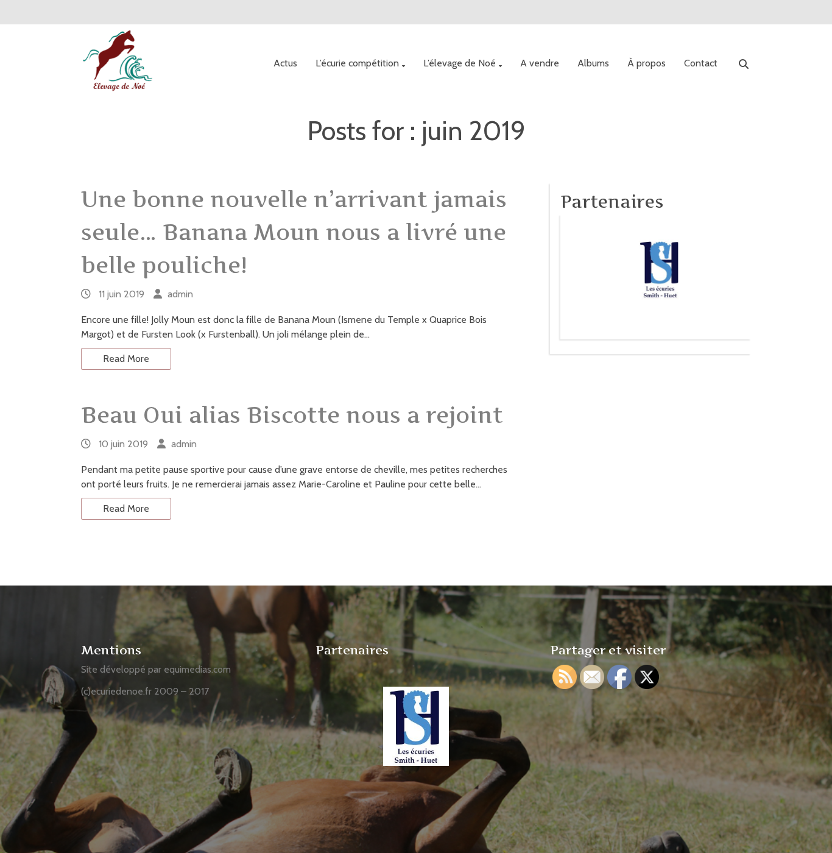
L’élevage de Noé (459, 63)
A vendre (539, 63)
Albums (593, 63)
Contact (700, 63)
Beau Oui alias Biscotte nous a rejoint (292, 415)
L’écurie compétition (357, 63)
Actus (285, 63)
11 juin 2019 (121, 294)
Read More (126, 358)
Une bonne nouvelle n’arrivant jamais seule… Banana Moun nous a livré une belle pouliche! (294, 232)
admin (180, 294)
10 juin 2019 (123, 444)
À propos (646, 63)
